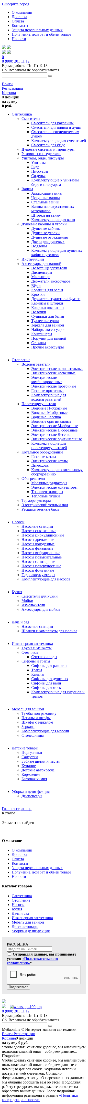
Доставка (19, 17)
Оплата (18, 21)
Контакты (20, 25)
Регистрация (12, 88)
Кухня (17, 909)
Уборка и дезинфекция (31, 931)
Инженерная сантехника (32, 918)
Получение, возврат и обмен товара (41, 34)
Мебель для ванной (28, 922)
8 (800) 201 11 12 (16, 61)
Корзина (9, 93)
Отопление (21, 900)
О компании (22, 12)
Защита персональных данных (37, 30)
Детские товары (25, 927)
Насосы (18, 905)
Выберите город (15, 4)
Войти (7, 84)
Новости (19, 39)
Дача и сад (20, 913)
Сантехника (22, 896)
